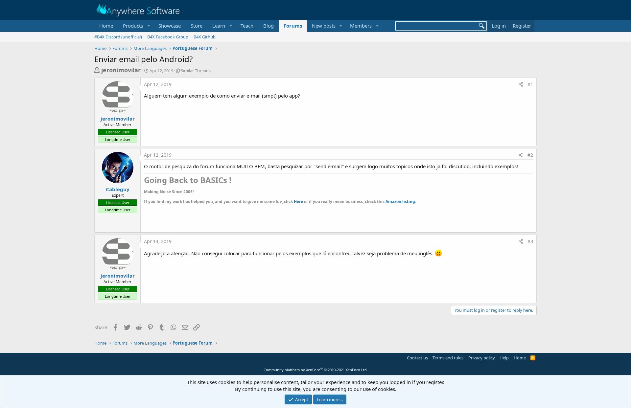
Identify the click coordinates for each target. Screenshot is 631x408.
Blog (268, 25)
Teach (247, 25)
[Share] (521, 84)
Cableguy (117, 189)
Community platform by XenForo (316, 369)
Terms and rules (447, 358)
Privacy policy (481, 358)
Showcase (169, 25)
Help (504, 358)
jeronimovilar (121, 70)
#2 (530, 155)
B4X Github (205, 37)
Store (196, 25)
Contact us (417, 358)
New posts (324, 25)
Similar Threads (196, 71)
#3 (530, 241)
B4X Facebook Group (167, 37)
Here (298, 201)
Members (361, 25)
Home (106, 25)
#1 (530, 84)
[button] (135, 26)
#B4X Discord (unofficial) (118, 37)
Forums (293, 25)
